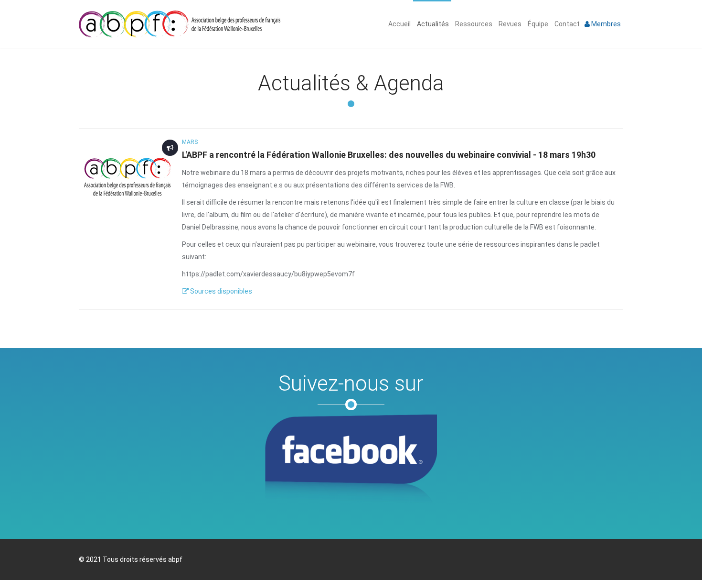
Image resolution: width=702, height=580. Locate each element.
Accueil (399, 24)
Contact (566, 24)
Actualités (432, 24)
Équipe (537, 24)
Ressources (473, 24)
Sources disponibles (220, 291)
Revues (509, 24)
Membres (605, 24)
